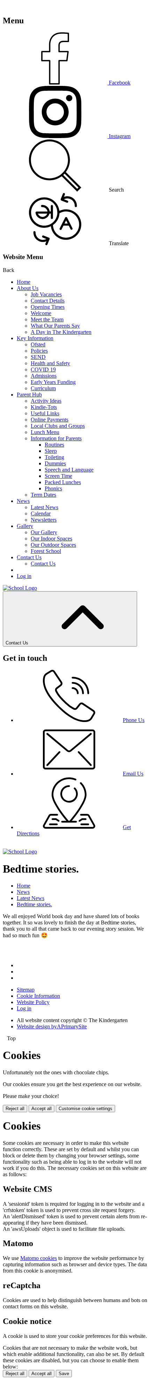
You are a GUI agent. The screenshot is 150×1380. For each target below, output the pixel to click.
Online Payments (49, 420)
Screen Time (58, 476)
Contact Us (29, 557)
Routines (54, 445)
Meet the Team (47, 319)
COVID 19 (43, 369)
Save (64, 1373)
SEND (38, 357)
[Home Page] (20, 588)
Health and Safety (50, 363)
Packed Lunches (63, 482)
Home (23, 282)
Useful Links (45, 413)
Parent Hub (29, 395)
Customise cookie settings (85, 1108)
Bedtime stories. (34, 904)
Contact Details (48, 301)
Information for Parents (56, 438)
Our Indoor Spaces (51, 538)
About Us (27, 288)
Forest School (46, 551)
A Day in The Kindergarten (61, 332)
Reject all (15, 1108)
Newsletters (44, 520)
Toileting (54, 457)
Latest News (44, 507)
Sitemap (26, 990)
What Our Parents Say (55, 326)
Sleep (51, 451)
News (23, 501)
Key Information (35, 338)
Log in (24, 576)
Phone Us (133, 720)
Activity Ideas (46, 401)
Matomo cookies (38, 1258)
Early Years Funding (53, 382)
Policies (39, 351)
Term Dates (43, 495)
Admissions (44, 376)
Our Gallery (44, 532)
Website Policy (33, 1002)
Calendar (41, 513)
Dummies (55, 463)
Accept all (41, 1108)
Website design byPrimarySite (52, 1026)
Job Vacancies (46, 294)
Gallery (25, 526)
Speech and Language (69, 470)
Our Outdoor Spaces (53, 545)
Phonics (53, 488)
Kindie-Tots (44, 407)
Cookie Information (38, 996)
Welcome (41, 313)
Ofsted (38, 344)
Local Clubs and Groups (58, 426)
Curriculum (43, 388)
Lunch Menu (45, 432)
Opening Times (48, 307)
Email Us (133, 774)
